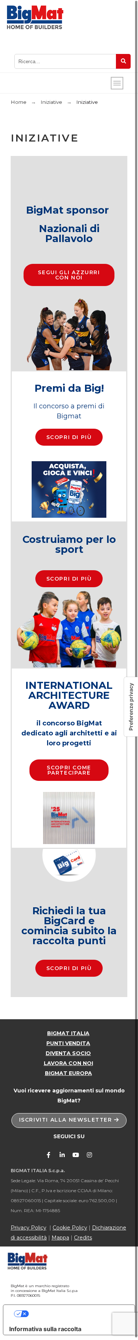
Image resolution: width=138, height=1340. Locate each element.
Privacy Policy (28, 1227)
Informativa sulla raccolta (45, 1329)
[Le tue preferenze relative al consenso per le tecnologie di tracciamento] (131, 707)
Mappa (60, 1237)
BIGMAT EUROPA (68, 1073)
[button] (69, 275)
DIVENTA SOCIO (68, 1053)
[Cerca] (123, 61)
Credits (83, 1237)
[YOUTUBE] (76, 1155)
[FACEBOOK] (48, 1155)
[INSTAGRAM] (89, 1155)
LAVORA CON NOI (68, 1063)
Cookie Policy (70, 1227)
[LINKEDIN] (62, 1155)
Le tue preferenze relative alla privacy (76, 1313)
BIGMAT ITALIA (68, 1033)
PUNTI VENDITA (68, 1043)
